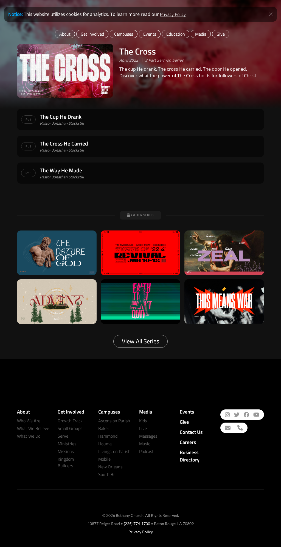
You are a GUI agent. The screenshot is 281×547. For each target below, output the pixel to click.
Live (143, 428)
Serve (63, 436)
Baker (103, 428)
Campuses (123, 34)
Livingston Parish (114, 451)
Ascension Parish (114, 420)
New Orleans (110, 466)
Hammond (107, 436)
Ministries (67, 443)
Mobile (104, 459)
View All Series (140, 341)
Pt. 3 (28, 173)
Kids (143, 420)
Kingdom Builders (66, 462)
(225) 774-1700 (137, 523)
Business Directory (189, 456)
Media (200, 34)
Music (144, 443)
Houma (105, 443)
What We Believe (33, 428)
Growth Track (70, 420)
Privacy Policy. (173, 14)
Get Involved (92, 34)
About (65, 34)
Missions (66, 451)
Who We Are (28, 420)
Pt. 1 (28, 119)
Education (175, 34)
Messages (148, 436)
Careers (188, 442)
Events (149, 34)
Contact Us (191, 432)
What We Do (28, 436)
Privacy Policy (140, 531)
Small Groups (70, 428)
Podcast (146, 451)
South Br (106, 474)
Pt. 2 (28, 146)
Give (221, 34)
